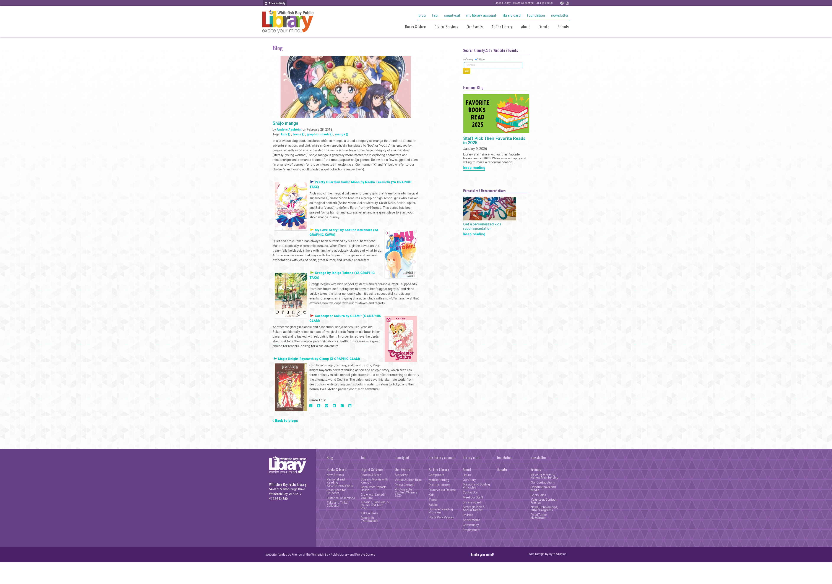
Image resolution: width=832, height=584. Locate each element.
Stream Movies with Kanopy (374, 481)
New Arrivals (335, 474)
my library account (481, 15)
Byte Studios (557, 554)
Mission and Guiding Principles (476, 486)
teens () (298, 134)
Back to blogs (286, 421)
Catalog (469, 59)
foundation (536, 15)
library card (511, 15)
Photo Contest (404, 484)
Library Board (472, 502)
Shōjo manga (285, 123)
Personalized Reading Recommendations (340, 482)
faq (435, 15)
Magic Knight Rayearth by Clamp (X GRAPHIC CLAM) (319, 359)
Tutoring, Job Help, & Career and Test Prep (375, 505)
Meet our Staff (473, 497)
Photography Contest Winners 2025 (406, 492)
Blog (422, 15)
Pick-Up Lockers (439, 484)
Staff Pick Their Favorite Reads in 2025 (494, 140)
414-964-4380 (544, 3)
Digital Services (446, 26)
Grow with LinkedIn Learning (373, 496)
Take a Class (369, 513)
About (525, 26)
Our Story (469, 479)
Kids (431, 494)
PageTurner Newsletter (539, 516)
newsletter (560, 15)
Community (471, 524)
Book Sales (538, 495)
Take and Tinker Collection (338, 504)
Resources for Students (336, 492)
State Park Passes (441, 517)
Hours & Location (523, 3)
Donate (544, 26)
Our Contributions (543, 482)
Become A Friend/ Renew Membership (544, 476)
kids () (285, 134)
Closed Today (502, 3)
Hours (467, 474)
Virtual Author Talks (408, 479)
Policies (468, 514)
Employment (471, 529)
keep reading (474, 168)
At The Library (502, 26)
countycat (452, 15)
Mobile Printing (439, 479)
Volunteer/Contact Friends (543, 501)
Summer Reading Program (441, 511)
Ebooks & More (371, 474)
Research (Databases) (369, 519)
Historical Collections (341, 498)
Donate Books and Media (543, 488)
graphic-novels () (320, 134)
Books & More (415, 26)
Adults (433, 504)
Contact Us (470, 492)
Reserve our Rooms (442, 489)
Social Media (471, 519)
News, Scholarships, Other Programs (544, 509)
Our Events (475, 26)
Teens (433, 499)
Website (481, 59)
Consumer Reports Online (374, 488)
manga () (341, 134)
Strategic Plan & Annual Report (474, 508)
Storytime (401, 474)
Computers (436, 474)
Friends (563, 26)
